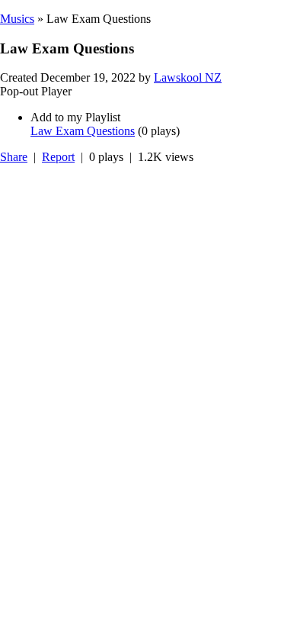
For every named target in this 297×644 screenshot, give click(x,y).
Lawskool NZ (188, 77)
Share (13, 156)
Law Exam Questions (82, 130)
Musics (17, 18)
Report (58, 156)
